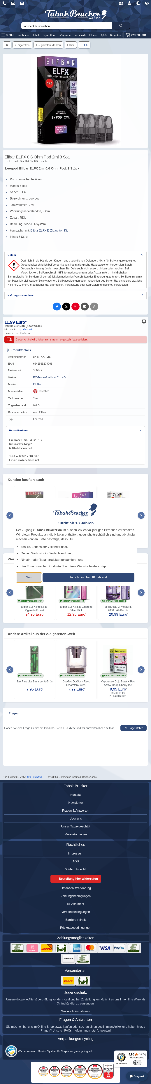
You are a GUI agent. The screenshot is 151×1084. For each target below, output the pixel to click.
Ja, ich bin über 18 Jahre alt (88, 577)
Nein (29, 577)
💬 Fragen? (136, 1076)
